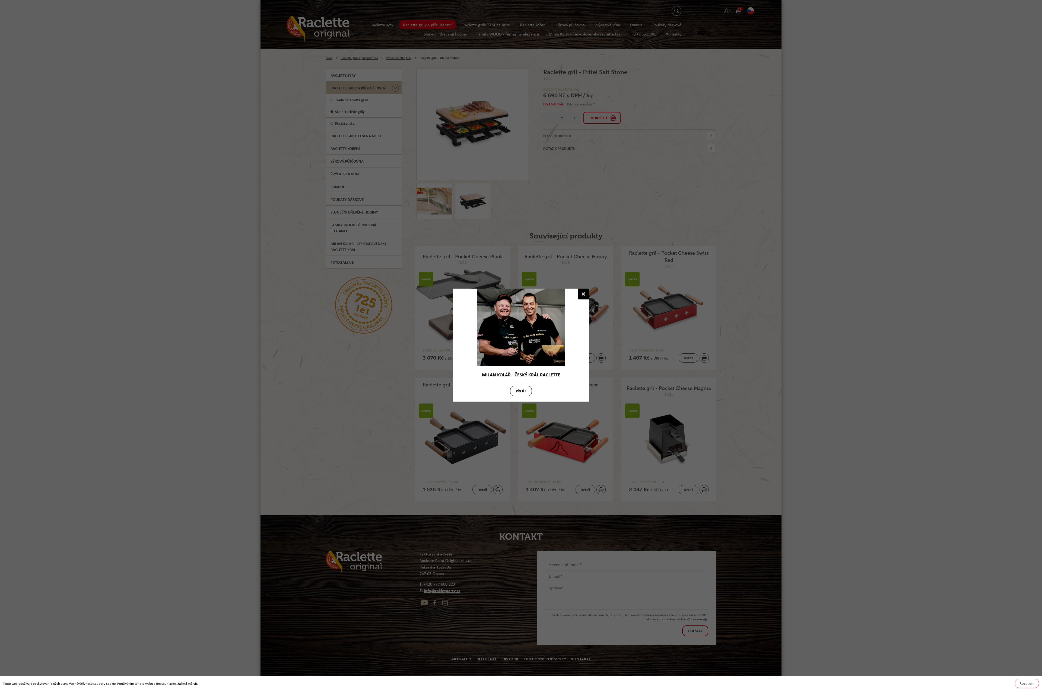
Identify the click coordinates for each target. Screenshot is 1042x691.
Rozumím (1026, 683)
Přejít (521, 390)
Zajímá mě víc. (187, 683)
